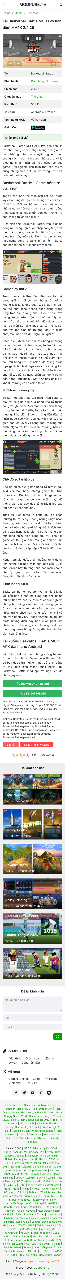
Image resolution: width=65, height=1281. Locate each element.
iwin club (45, 1155)
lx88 (35, 1203)
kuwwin (28, 1214)
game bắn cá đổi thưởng (47, 1166)
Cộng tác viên (30, 1062)
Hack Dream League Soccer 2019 (30, 1119)
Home (6, 13)
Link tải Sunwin (13, 1240)
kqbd (31, 1184)
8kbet (7, 1151)
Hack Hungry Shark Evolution (37, 1112)
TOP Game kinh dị (24, 1138)
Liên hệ (49, 1058)
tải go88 (16, 1166)
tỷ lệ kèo (32, 1236)
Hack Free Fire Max (35, 1105)
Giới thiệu (15, 1058)
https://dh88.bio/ (41, 1232)
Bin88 (55, 1155)
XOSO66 (32, 1251)
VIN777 (20, 1177)
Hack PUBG (23, 1108)
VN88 (6, 1214)
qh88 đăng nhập (28, 1228)
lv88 (6, 1236)
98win (54, 1148)
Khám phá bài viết (16, 137)
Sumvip (41, 1177)
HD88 (22, 1184)
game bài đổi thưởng (47, 1184)
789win (25, 1232)
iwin (42, 1151)
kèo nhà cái (30, 1159)
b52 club (9, 1192)
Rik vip (34, 1217)
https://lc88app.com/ (18, 1203)
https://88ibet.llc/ (31, 1206)
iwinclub (45, 1217)
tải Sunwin (18, 1243)
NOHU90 (31, 1243)
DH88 (40, 1225)
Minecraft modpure (43, 1130)
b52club (39, 1214)
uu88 (37, 1247)
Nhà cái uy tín (41, 1148)
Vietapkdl (15, 1083)
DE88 (56, 1232)
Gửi (57, 1036)
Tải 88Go (17, 1214)
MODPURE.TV (32, 4)
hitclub (25, 1188)
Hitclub (43, 1159)
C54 (59, 1225)
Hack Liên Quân (21, 1130)
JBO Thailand (23, 1181)
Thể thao (33, 13)
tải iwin (27, 1166)
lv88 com (10, 1210)
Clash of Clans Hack (30, 1134)
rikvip (50, 1151)
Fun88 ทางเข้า (17, 1251)
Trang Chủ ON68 (52, 1195)
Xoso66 (30, 1177)
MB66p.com (31, 1151)
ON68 (43, 1251)
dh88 (14, 1236)
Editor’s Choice (19, 1078)
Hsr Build (31, 1083)
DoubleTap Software (44, 81)
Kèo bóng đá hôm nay (15, 1217)
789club (33, 1192)
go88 (7, 1188)
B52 (57, 1151)
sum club (8, 1177)
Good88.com (11, 1206)
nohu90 (17, 1151)
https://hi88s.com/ (41, 1254)
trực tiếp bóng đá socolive (32, 1170)
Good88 (30, 1210)
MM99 (17, 1247)
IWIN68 (52, 1203)
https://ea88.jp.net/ (49, 1210)
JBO (8, 1162)
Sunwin (35, 1173)
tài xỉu (37, 1162)
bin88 (15, 1173)
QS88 (46, 1181)
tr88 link (24, 1254)
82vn (16, 1162)
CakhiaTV (11, 1184)
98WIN (28, 1247)
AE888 (28, 1240)
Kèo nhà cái (22, 1221)
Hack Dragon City (42, 1108)
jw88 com (39, 1240)
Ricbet (8, 1159)
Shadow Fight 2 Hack (27, 1127)
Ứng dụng (51, 1078)
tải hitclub (32, 1155)
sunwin (37, 1181)
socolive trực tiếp (14, 1155)
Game (19, 13)
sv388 (13, 1228)
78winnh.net (11, 1232)
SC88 (18, 1148)
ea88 (37, 1195)
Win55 (51, 1177)
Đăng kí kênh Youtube (36, 744)
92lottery (26, 1162)
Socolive (57, 1181)
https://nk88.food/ (19, 1199)
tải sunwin (48, 1162)
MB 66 (27, 1148)
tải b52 (25, 1173)
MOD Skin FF (27, 1123)
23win (57, 1254)
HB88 (31, 1225)
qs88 (43, 1203)
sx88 (22, 1236)
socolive (54, 1170)
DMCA (13, 1062)
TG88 (46, 1206)
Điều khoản (33, 1058)
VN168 (46, 1173)
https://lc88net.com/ (44, 1199)
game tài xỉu (53, 1214)
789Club (54, 1159)
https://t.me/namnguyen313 (43, 1261)
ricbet (6, 1173)
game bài (10, 1170)
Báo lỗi (10, 744)
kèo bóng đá (48, 1228)
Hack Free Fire (13, 1105)
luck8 (50, 1240)
